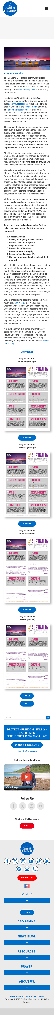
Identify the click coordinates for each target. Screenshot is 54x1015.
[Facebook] (13, 806)
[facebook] (7, 861)
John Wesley (19, 303)
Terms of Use (30, 996)
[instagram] (23, 861)
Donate (41, 996)
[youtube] (31, 861)
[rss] (46, 861)
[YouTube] (40, 806)
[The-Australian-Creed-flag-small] (27, 885)
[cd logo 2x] (10, 2)
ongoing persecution (17, 110)
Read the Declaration (27, 751)
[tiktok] (39, 861)
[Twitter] (22, 806)
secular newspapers (26, 89)
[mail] (27, 869)
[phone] (35, 869)
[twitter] (15, 861)
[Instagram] (31, 806)
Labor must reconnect (18, 104)
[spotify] (19, 869)
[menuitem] (27, 745)
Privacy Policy (16, 996)
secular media (31, 107)
